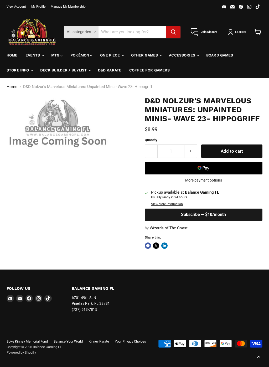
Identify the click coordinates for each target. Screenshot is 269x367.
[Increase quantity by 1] (190, 151)
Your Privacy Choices (130, 341)
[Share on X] (156, 245)
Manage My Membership (68, 6)
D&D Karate (109, 70)
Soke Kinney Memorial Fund (27, 341)
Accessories (182, 55)
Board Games (219, 55)
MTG (56, 55)
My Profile (38, 6)
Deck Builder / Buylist (64, 70)
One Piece (110, 55)
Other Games (145, 55)
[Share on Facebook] (148, 245)
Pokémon (80, 55)
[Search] (173, 32)
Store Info (18, 70)
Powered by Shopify (21, 352)
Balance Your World (68, 341)
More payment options (203, 180)
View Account (16, 6)
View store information (167, 204)
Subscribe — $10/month (203, 214)
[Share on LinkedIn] (164, 245)
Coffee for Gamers (149, 70)
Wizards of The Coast (169, 228)
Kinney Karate (99, 341)
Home (12, 55)
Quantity (151, 140)
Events (33, 55)
